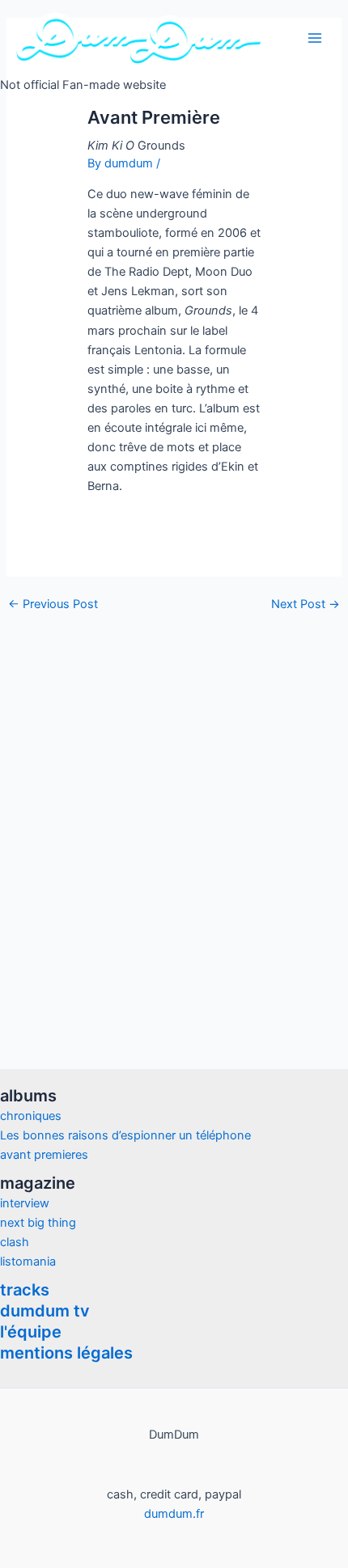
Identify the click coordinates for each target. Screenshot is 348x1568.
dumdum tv (45, 1311)
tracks (24, 1290)
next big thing (38, 1222)
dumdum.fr (174, 1514)
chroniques (31, 1116)
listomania (28, 1261)
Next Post (305, 604)
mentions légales (66, 1353)
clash (14, 1242)
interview (24, 1203)
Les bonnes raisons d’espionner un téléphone (125, 1135)
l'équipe (31, 1332)
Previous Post (53, 604)
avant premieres (44, 1154)
